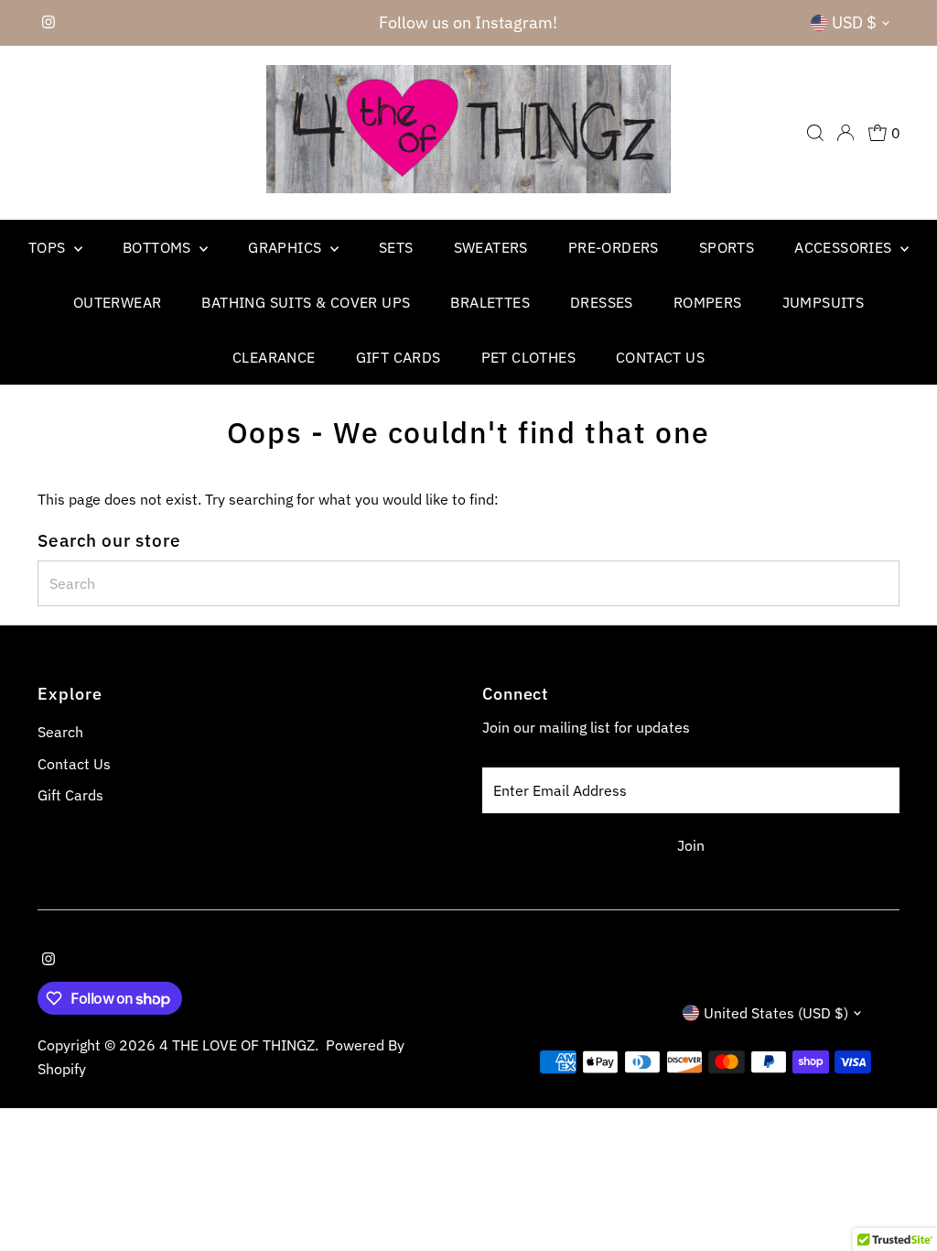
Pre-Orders (613, 247)
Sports (726, 247)
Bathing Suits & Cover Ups (305, 302)
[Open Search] (815, 133)
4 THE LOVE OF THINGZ (237, 1045)
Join (691, 845)
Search (60, 732)
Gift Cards (398, 357)
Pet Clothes (528, 357)
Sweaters (491, 247)
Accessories (845, 247)
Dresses (601, 302)
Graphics (287, 247)
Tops (49, 247)
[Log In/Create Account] (845, 133)
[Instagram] (48, 23)
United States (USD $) (776, 1013)
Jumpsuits (823, 302)
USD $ (854, 22)
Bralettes (490, 302)
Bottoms (159, 247)
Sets (396, 247)
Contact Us (660, 357)
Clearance (274, 357)
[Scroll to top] (900, 1200)
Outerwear (117, 302)
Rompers (707, 302)
